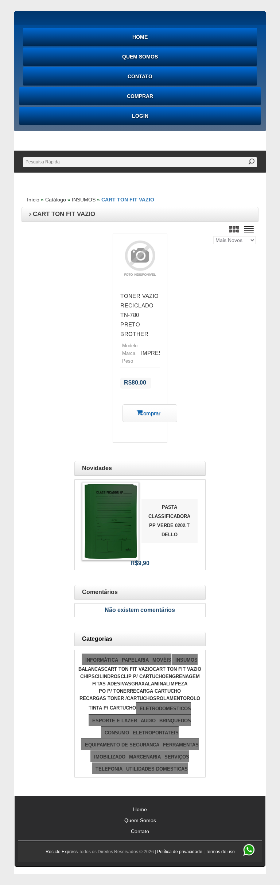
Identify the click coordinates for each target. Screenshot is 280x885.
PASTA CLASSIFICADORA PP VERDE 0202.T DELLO (169, 520)
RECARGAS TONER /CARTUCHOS (117, 698)
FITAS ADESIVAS (111, 684)
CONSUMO (117, 732)
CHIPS (87, 676)
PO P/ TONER (114, 691)
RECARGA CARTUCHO (155, 691)
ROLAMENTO (171, 698)
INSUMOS (84, 200)
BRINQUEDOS (175, 720)
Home (140, 37)
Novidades (97, 468)
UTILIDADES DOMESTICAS (157, 769)
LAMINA (157, 684)
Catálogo (55, 200)
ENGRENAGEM (183, 676)
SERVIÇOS (176, 757)
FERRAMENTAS (181, 745)
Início (33, 200)
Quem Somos (140, 57)
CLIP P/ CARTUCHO (143, 676)
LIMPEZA (176, 684)
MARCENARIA (145, 757)
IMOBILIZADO (109, 757)
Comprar (140, 96)
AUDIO (148, 720)
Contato (140, 76)
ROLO (193, 698)
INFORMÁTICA (101, 660)
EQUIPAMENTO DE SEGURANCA (122, 745)
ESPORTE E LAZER (114, 720)
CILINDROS (108, 676)
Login (140, 116)
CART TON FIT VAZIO (127, 200)
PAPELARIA (135, 660)
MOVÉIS (161, 660)
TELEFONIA (109, 769)
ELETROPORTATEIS (156, 732)
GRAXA (139, 684)
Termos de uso (220, 851)
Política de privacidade (179, 851)
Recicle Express (62, 851)
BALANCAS (91, 669)
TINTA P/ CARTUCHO (112, 708)
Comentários (100, 592)
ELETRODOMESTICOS (165, 708)
